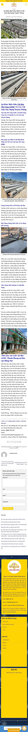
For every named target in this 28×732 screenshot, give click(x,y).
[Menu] (2, 4)
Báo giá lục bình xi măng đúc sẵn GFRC (10, 527)
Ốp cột (19, 594)
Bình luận (5, 477)
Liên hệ (4, 648)
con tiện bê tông (20, 584)
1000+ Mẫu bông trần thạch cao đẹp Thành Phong (13, 538)
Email (4, 495)
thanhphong (19, 16)
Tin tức (14, 9)
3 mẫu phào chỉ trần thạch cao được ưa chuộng (12, 544)
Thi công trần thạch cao (18, 580)
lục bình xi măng (13, 585)
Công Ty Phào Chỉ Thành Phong (16, 437)
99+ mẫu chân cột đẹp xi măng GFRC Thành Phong (13, 519)
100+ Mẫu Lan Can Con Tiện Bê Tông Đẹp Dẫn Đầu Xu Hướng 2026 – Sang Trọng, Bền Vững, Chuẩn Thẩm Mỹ (14, 535)
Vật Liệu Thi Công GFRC (9, 112)
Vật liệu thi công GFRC (14, 448)
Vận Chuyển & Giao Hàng (8, 624)
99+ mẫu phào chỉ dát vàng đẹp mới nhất (10, 522)
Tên (4, 489)
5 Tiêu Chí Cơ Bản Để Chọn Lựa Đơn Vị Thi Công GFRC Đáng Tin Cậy (7, 463)
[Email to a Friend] (15, 442)
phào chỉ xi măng (12, 584)
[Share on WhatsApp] (8, 442)
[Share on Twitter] (13, 442)
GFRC (3, 144)
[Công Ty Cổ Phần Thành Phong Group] (14, 4)
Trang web (5, 501)
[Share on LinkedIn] (20, 442)
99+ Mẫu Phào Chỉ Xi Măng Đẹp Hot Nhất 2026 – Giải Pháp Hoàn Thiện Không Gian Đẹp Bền (13, 530)
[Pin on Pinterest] (18, 442)
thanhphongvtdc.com (12, 602)
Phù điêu (5, 594)
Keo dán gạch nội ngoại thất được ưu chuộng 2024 (13, 541)
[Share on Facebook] (10, 442)
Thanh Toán (5, 621)
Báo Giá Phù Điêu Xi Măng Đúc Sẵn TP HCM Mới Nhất (14, 524)
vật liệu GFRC (23, 446)
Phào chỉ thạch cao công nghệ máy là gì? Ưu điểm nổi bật (13, 547)
